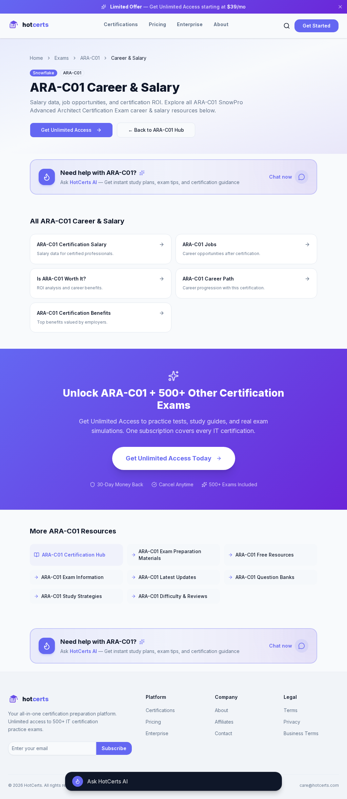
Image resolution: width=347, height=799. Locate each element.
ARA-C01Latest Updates (167, 577)
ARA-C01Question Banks (265, 577)
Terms (291, 710)
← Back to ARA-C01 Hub (156, 130)
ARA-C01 (90, 58)
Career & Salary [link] (128, 58)
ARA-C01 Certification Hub (73, 555)
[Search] (286, 25)
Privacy (292, 722)
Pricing (157, 24)
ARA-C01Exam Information (72, 577)
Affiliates (224, 722)
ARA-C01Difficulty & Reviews (173, 596)
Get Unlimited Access (66, 130)
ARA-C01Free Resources (265, 555)
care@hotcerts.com (319, 785)
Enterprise (190, 24)
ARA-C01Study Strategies (71, 596)
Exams (62, 58)
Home (36, 58)
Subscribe (114, 748)
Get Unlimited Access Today (168, 458)
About (220, 24)
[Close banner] (340, 7)
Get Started (316, 26)
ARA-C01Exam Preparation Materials (170, 554)
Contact (223, 733)
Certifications (121, 24)
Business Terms (301, 733)
